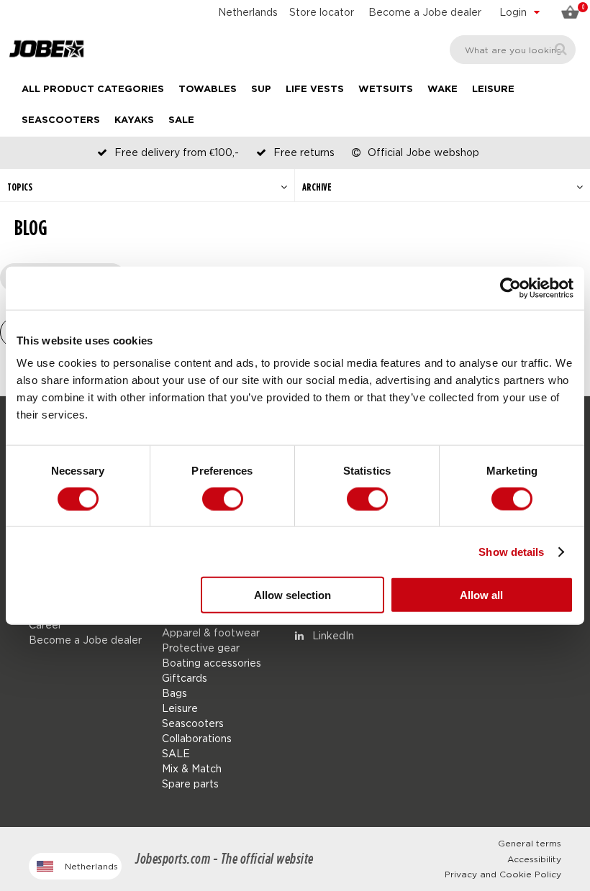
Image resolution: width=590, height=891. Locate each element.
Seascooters (61, 120)
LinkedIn (331, 635)
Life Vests (315, 89)
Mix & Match (192, 768)
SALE (181, 120)
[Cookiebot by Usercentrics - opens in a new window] (510, 287)
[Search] (561, 49)
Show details (511, 551)
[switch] (222, 498)
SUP (261, 89)
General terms (529, 843)
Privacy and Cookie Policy (503, 874)
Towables (207, 89)
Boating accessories (211, 662)
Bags (174, 692)
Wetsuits (385, 89)
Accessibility (534, 859)
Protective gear (201, 647)
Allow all (481, 595)
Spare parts (190, 783)
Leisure (493, 89)
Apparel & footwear (211, 632)
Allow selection (292, 595)
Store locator (321, 11)
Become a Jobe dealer (424, 11)
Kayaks (134, 120)
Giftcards (184, 677)
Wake (442, 89)
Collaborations (197, 738)
